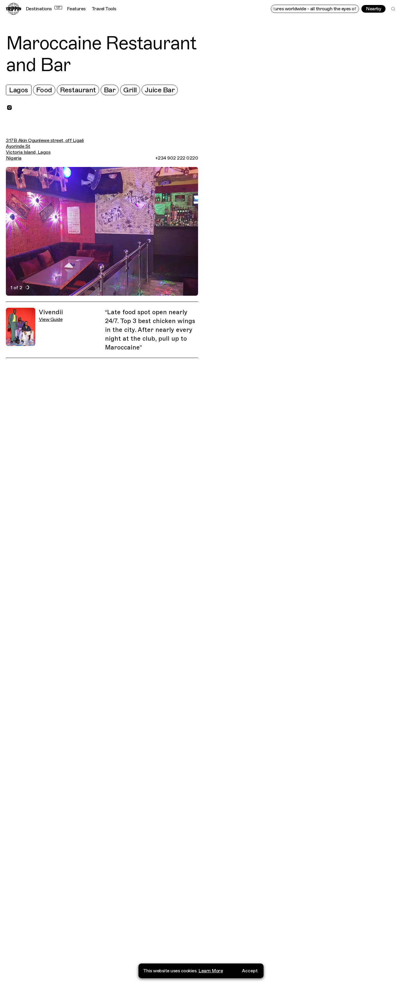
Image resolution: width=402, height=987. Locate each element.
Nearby (373, 9)
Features (76, 9)
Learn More (210, 971)
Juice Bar (160, 90)
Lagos (18, 90)
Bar (110, 90)
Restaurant (78, 90)
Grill (130, 90)
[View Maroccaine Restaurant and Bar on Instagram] (9, 108)
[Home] (13, 9)
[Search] (393, 9)
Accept (250, 971)
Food (44, 90)
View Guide (50, 319)
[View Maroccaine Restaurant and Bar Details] (303, 511)
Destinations (43, 9)
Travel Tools (104, 9)
